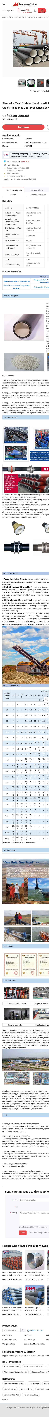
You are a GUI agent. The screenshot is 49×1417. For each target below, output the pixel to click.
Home (4, 17)
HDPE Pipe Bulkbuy (31, 1395)
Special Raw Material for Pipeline (36, 1344)
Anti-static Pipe (29, 1339)
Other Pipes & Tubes (11, 1366)
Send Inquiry (23, 127)
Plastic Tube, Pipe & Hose (33, 1366)
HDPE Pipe (6, 1335)
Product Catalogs (36, 1330)
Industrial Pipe (34, 1383)
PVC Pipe (27, 1335)
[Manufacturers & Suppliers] (25, 4)
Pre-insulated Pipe (9, 1339)
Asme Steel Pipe (26, 1389)
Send (23, 1232)
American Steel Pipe (11, 1395)
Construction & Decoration (17, 17)
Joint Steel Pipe (10, 1389)
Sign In (6, 179)
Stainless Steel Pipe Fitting (14, 1383)
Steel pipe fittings (8, 1344)
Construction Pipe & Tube (36, 17)
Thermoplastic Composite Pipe (15, 1372)
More (4, 1399)
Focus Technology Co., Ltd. (30, 1408)
